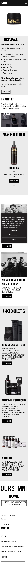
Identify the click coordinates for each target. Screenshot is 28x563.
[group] (14, 163)
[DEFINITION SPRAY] (14, 161)
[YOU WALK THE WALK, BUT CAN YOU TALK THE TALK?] (14, 275)
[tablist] (14, 185)
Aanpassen (14, 230)
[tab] (14, 185)
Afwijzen (14, 239)
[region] (14, 228)
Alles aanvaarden (14, 235)
